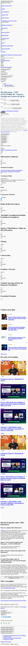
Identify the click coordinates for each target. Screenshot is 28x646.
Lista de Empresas (5, 11)
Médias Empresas (5, 35)
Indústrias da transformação (7, 45)
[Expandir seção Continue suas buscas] (2, 288)
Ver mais (3, 136)
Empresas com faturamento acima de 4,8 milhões (14, 635)
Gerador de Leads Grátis (6, 5)
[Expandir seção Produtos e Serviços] (2, 275)
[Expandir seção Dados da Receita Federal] (2, 207)
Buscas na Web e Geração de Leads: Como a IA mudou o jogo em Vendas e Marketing (17, 318)
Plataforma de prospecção (6, 25)
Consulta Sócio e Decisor (6, 20)
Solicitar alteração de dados (20, 600)
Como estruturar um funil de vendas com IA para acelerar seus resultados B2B (17, 349)
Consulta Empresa (5, 17)
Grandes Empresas (5, 38)
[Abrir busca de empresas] (2, 64)
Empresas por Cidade (8, 639)
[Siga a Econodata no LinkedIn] (4, 624)
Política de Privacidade (6, 641)
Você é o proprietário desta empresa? (10, 111)
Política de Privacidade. (10, 588)
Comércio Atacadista (5, 48)
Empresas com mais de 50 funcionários (12, 638)
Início (4, 83)
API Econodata (4, 28)
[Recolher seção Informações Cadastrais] (2, 160)
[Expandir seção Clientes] (2, 247)
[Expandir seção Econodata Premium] (2, 299)
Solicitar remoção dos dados (7, 600)
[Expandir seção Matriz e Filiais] (2, 233)
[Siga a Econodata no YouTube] (9, 624)
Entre (2, 56)
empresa (3, 530)
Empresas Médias (7, 636)
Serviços (2, 42)
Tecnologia (3, 51)
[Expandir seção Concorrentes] (2, 261)
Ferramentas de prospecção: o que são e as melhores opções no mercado (16, 339)
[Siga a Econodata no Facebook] (7, 624)
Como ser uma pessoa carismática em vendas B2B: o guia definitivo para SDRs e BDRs (16, 328)
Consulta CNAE (4, 14)
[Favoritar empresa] (2, 144)
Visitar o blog (4, 354)
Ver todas (14, 20)
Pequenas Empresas (5, 32)
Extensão (3, 8)
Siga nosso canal (6, 360)
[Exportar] (2, 147)
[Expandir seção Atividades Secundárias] (2, 220)
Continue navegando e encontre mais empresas (14, 576)
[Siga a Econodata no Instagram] (2, 624)
